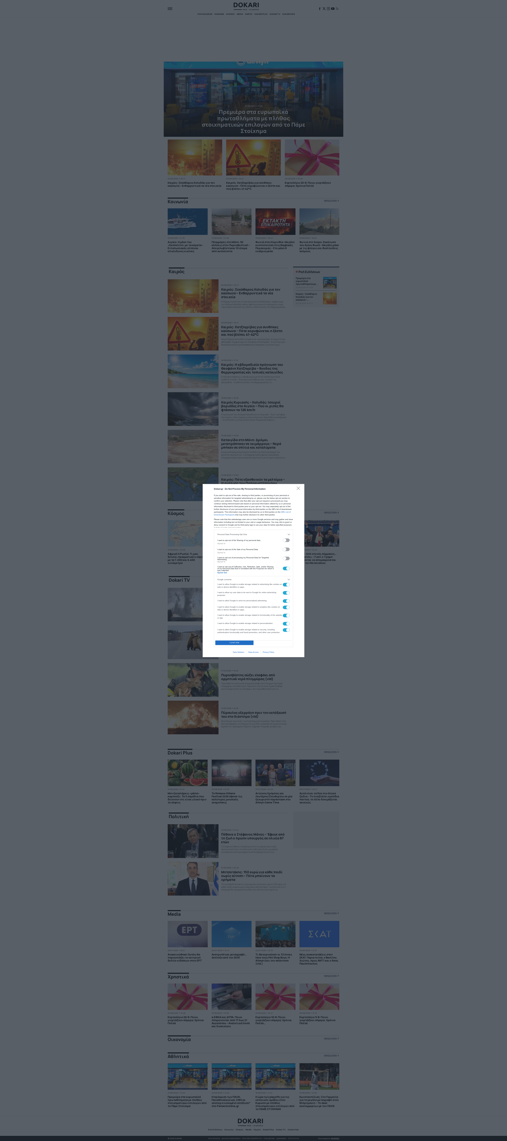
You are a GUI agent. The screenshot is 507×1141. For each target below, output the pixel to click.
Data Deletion (238, 652)
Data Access (253, 652)
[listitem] (253, 534)
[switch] (286, 540)
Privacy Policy (268, 652)
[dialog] (253, 570)
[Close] (299, 489)
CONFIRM (234, 643)
